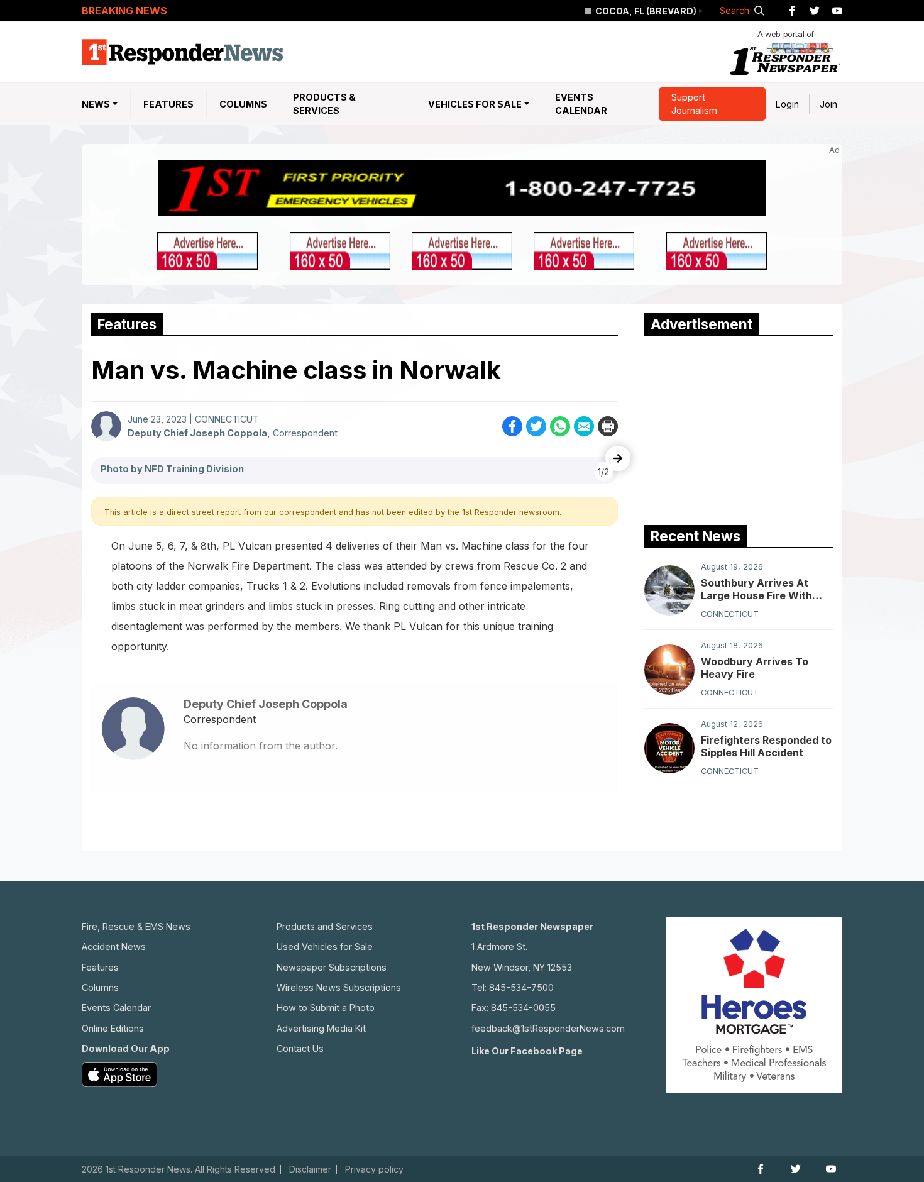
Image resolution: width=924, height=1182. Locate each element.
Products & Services (324, 104)
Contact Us (300, 1048)
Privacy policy (374, 1169)
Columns (243, 104)
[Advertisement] (738, 427)
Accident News (114, 946)
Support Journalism (694, 104)
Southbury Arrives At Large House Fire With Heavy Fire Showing (756, 589)
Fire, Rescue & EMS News (136, 926)
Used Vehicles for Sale (325, 946)
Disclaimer (310, 1169)
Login (787, 104)
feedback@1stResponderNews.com (548, 1028)
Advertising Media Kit (321, 1028)
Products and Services (325, 926)
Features (168, 104)
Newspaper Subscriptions (332, 967)
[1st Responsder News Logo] (182, 52)
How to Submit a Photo (326, 1007)
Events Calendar (581, 104)
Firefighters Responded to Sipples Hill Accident (766, 746)
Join (828, 104)
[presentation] (617, 458)
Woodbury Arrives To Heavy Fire (754, 668)
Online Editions (113, 1028)
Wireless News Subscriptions (339, 987)
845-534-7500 (521, 987)
